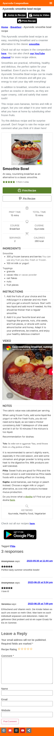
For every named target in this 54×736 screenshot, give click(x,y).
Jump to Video (40, 15)
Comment (7, 656)
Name (4, 688)
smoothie (34, 44)
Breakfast (15, 27)
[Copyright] (3, 730)
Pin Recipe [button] (28, 198)
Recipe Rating (9, 649)
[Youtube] (22, 730)
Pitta (12, 546)
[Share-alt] (28, 730)
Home (4, 27)
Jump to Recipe (16, 15)
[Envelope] (10, 730)
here (3, 53)
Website (5, 710)
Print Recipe (28, 20)
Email (4, 699)
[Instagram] (16, 730)
